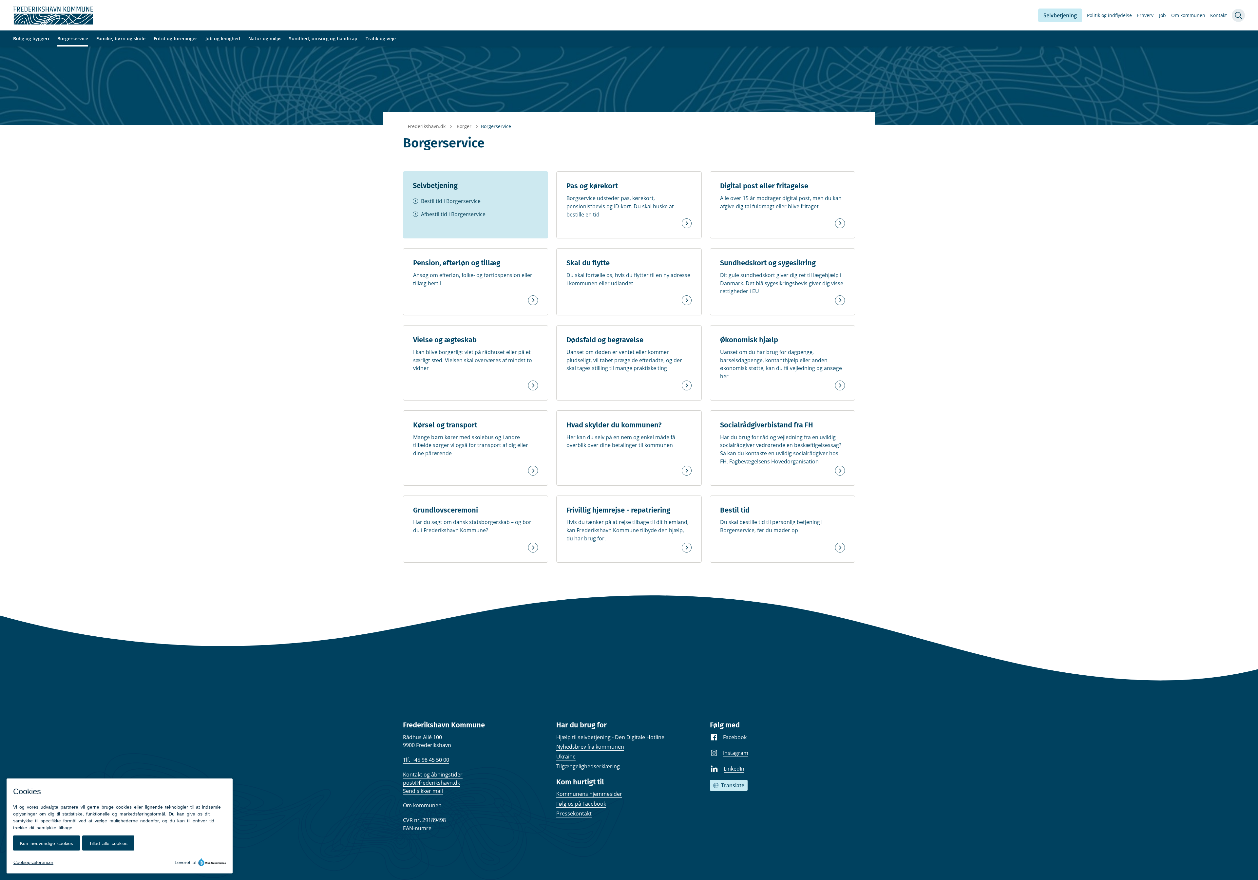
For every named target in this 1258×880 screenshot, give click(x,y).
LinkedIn (734, 768)
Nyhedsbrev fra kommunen (590, 746)
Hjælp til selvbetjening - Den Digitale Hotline (610, 737)
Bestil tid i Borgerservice (451, 201)
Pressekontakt (574, 813)
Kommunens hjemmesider (589, 793)
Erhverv (1145, 15)
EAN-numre (417, 828)
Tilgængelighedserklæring (588, 766)
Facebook (735, 737)
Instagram (735, 753)
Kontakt (1218, 15)
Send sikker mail (423, 791)
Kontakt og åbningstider (433, 774)
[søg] (1238, 15)
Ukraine (566, 756)
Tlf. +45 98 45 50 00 (426, 759)
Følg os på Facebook (581, 803)
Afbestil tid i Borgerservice (453, 214)
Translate (732, 785)
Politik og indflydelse (1109, 15)
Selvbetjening (1060, 15)
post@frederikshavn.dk (431, 782)
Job (1162, 15)
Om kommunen (1188, 15)
